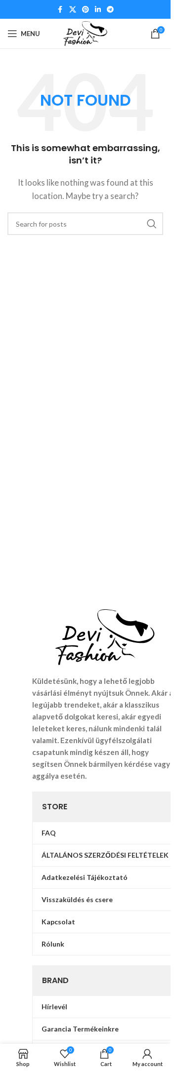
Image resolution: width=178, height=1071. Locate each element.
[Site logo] (85, 32)
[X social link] (72, 9)
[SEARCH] (151, 223)
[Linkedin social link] (98, 9)
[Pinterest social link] (85, 9)
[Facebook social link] (60, 9)
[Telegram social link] (110, 9)
